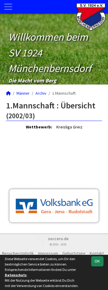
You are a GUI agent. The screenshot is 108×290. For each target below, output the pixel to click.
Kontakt (97, 253)
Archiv (40, 93)
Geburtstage (74, 253)
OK (97, 261)
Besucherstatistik (18, 253)
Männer (23, 93)
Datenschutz (16, 275)
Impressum (48, 253)
